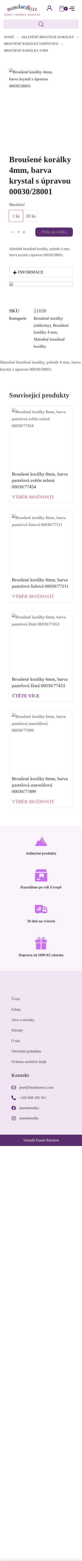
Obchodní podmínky (26, 1051)
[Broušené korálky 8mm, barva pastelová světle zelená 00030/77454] (41, 437)
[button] (41, 272)
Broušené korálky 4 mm (26, 50)
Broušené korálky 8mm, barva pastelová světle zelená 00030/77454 (40, 480)
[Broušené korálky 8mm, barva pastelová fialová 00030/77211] (41, 543)
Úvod (15, 999)
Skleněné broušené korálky (47, 37)
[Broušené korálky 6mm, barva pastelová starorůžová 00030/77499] (41, 742)
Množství (17, 204)
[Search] (41, 24)
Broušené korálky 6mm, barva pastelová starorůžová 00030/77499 (40, 785)
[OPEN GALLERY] (35, 103)
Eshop (15, 1009)
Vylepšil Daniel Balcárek (41, 1140)
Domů (9, 37)
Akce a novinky (22, 1020)
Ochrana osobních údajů (28, 1062)
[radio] (16, 216)
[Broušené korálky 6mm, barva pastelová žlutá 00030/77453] (41, 643)
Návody (17, 1030)
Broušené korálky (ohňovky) (31, 44)
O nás (15, 1041)
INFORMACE (31, 272)
